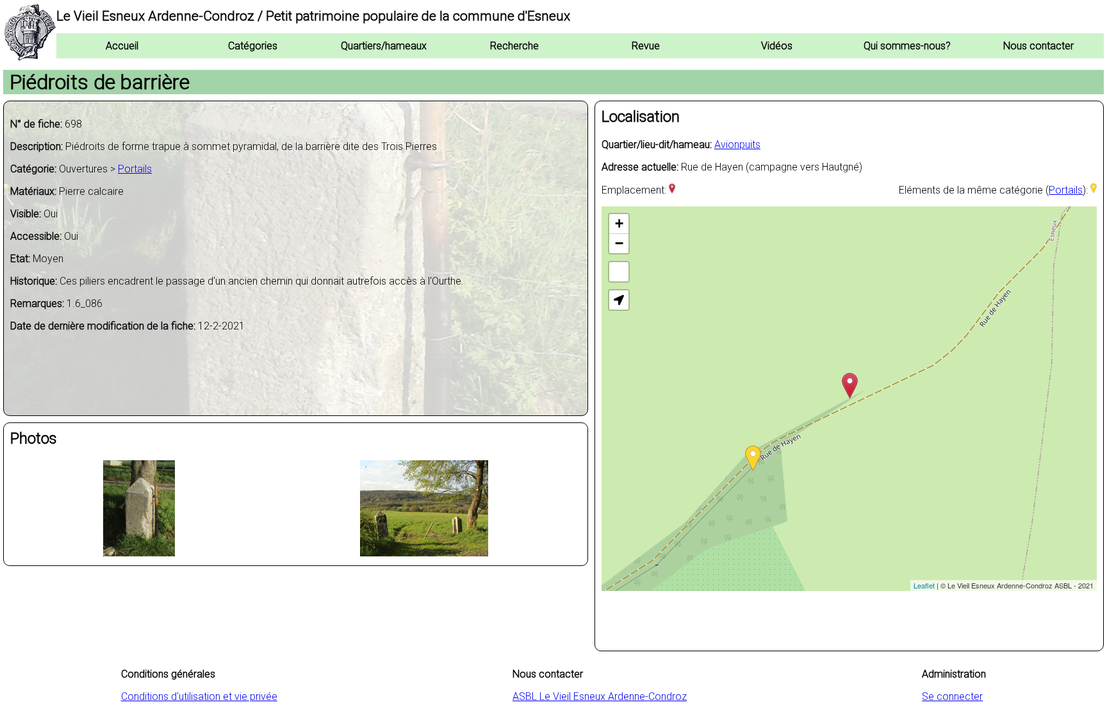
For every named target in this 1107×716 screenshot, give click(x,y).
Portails (135, 169)
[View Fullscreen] (618, 271)
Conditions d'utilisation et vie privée (199, 696)
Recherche (514, 46)
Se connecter (952, 696)
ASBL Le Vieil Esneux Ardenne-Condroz (599, 696)
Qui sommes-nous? (907, 46)
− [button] (619, 243)
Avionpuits (737, 144)
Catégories (252, 46)
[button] (618, 300)
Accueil (122, 46)
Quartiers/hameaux (384, 46)
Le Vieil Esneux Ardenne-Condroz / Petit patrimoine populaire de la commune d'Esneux (313, 16)
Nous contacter (1038, 46)
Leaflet (924, 585)
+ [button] (619, 223)
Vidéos (776, 46)
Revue (646, 46)
